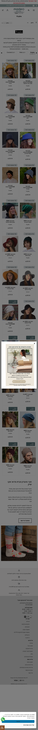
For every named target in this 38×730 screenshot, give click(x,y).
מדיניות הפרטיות (28, 725)
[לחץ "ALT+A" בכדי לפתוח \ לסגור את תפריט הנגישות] (2, 727)
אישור (18, 721)
